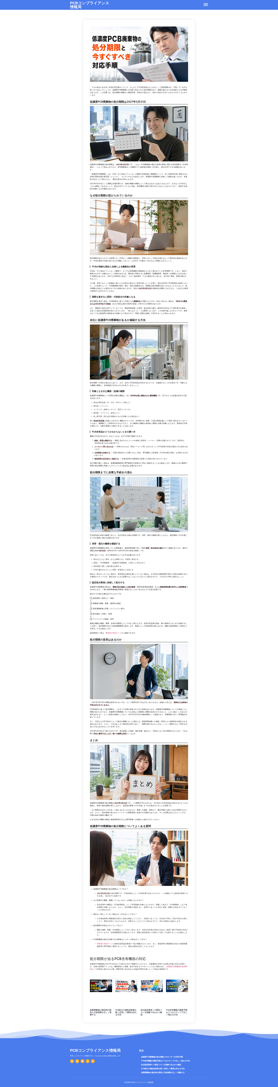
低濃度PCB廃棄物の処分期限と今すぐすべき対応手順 (162, 1057)
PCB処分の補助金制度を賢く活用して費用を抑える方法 (126, 1012)
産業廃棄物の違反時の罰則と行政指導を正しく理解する (100, 1012)
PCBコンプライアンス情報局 (89, 5)
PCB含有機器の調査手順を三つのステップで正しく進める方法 (177, 1012)
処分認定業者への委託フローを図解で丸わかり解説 (151, 1012)
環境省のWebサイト (113, 633)
